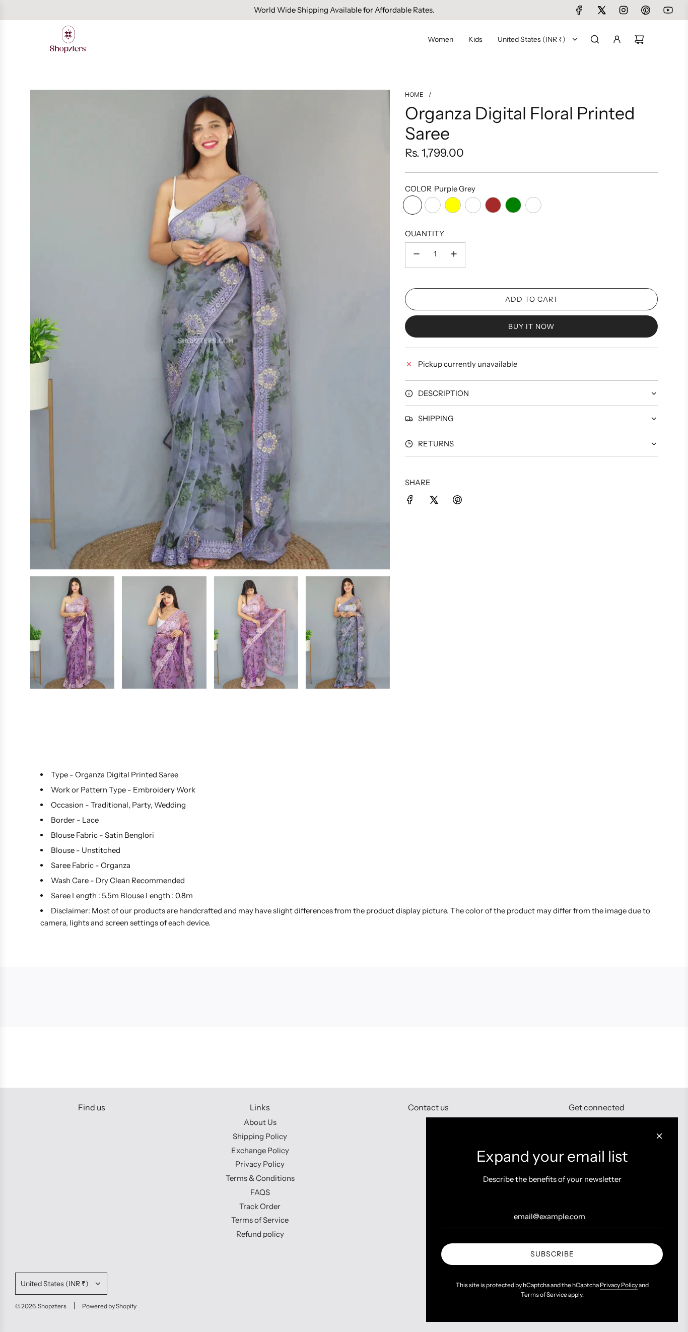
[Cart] (639, 39)
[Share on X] (434, 501)
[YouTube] (668, 10)
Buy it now (531, 326)
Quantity (424, 233)
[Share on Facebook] (410, 501)
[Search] (595, 39)
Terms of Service (544, 1294)
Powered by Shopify (109, 1306)
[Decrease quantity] (416, 255)
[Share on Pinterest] (457, 501)
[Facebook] (579, 10)
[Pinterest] (646, 10)
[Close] (659, 1136)
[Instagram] (623, 10)
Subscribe (552, 1253)
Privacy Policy (619, 1285)
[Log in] (617, 39)
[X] (601, 10)
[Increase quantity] (454, 255)
